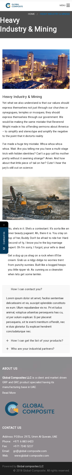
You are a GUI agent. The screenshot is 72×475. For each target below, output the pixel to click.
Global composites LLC (30, 466)
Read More (9, 392)
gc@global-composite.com (30, 451)
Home (31, 14)
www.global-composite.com (31, 455)
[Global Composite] (28, 5)
